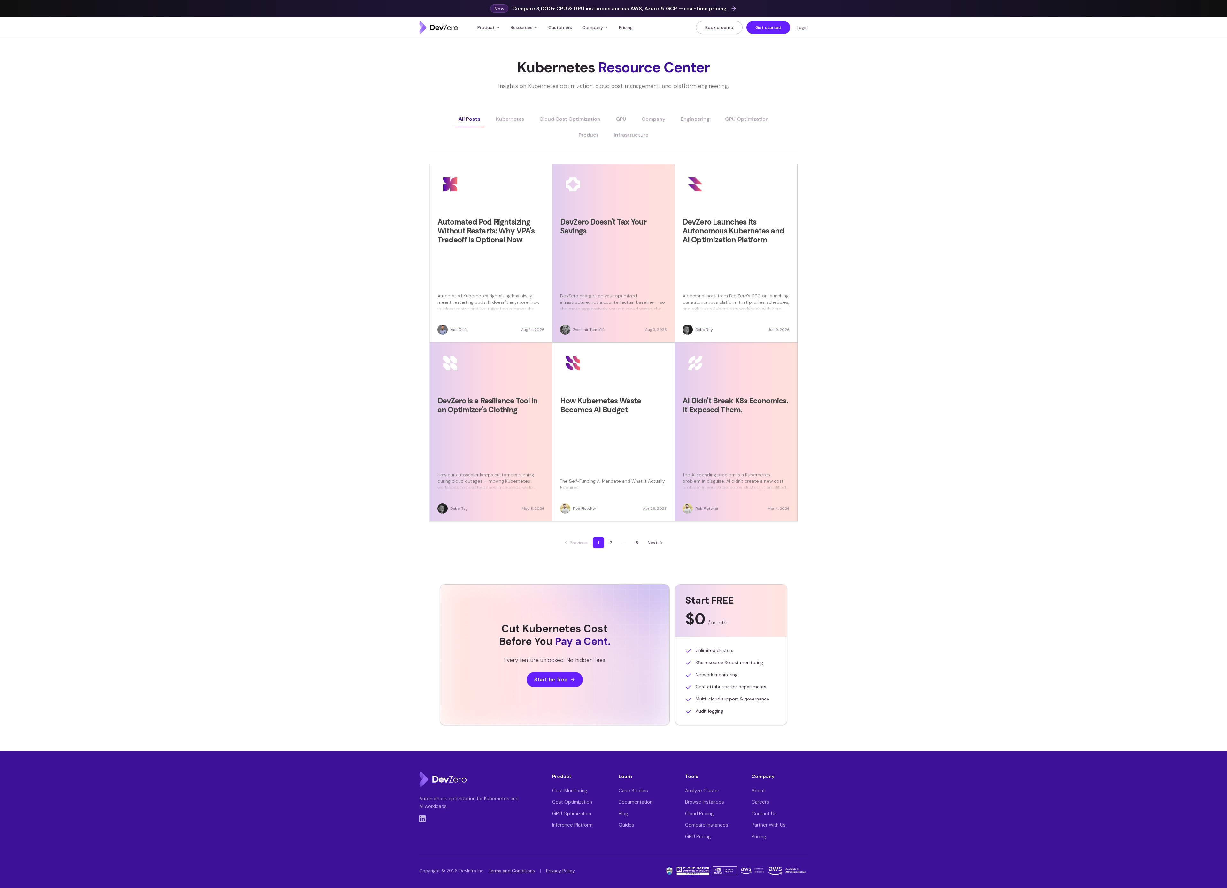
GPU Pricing (698, 836)
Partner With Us (769, 825)
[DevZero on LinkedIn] (422, 818)
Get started (768, 27)
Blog (623, 813)
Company (592, 27)
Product (486, 27)
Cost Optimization (572, 802)
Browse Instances (704, 802)
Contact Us (764, 813)
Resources (521, 27)
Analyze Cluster (702, 790)
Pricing (626, 27)
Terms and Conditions (512, 871)
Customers (560, 27)
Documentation (635, 802)
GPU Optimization (571, 813)
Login (802, 27)
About (758, 790)
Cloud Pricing (699, 813)
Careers (760, 802)
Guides (626, 825)
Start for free (550, 679)
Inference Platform (572, 825)
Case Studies (633, 790)
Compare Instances (706, 825)
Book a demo (719, 27)
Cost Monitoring (569, 790)
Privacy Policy (560, 871)
